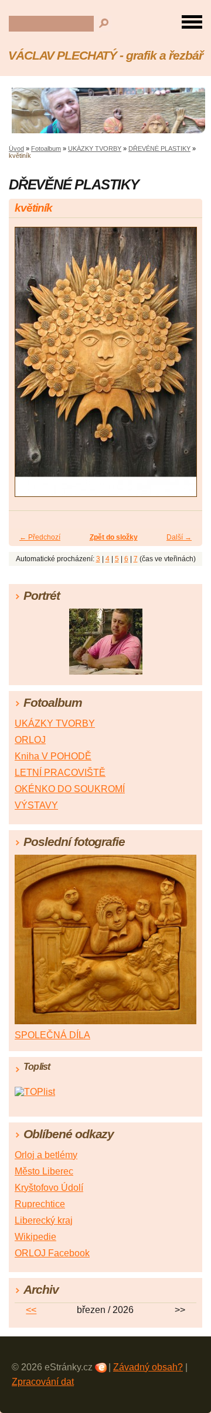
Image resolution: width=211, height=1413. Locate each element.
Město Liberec (44, 1171)
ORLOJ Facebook (52, 1253)
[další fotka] (183, 367)
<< (31, 1310)
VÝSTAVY (36, 805)
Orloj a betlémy (46, 1155)
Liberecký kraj (44, 1220)
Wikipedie (35, 1237)
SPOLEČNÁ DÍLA (52, 1035)
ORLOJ (30, 740)
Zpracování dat (43, 1382)
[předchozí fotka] (28, 367)
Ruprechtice (40, 1204)
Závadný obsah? (148, 1367)
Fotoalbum (46, 148)
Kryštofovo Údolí (49, 1188)
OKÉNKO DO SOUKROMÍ (70, 789)
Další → (179, 537)
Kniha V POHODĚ (53, 756)
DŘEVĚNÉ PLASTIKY (159, 148)
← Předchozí (39, 537)
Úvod (16, 148)
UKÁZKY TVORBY (94, 148)
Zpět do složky (114, 537)
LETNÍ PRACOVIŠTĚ (60, 773)
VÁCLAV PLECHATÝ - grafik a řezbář (105, 55)
